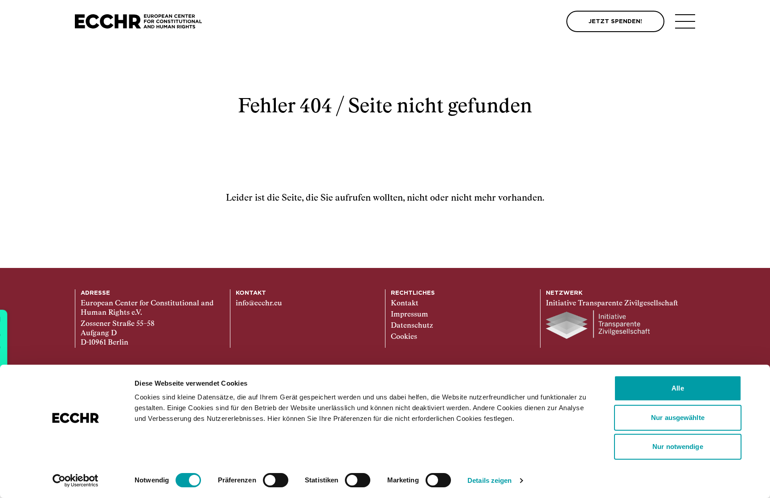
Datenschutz (412, 325)
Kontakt (404, 303)
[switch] (275, 480)
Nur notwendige (677, 446)
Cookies (404, 337)
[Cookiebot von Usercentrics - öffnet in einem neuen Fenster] (76, 480)
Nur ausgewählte (677, 417)
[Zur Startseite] (138, 21)
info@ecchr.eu (259, 303)
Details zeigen (489, 480)
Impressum (409, 314)
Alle (678, 388)
